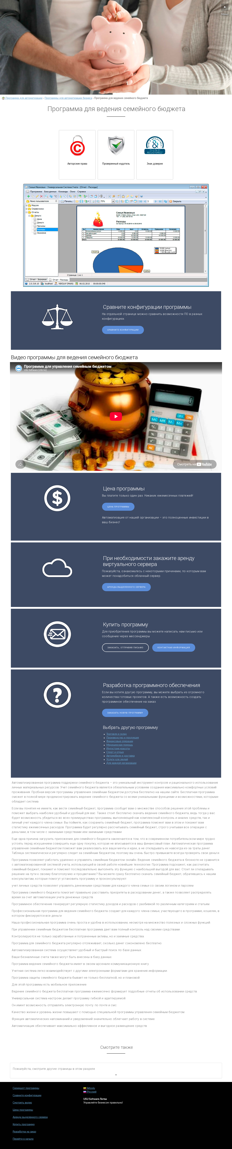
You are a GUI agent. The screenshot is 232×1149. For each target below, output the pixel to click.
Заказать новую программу (125, 713)
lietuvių (90, 1088)
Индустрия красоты (118, 748)
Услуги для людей (117, 759)
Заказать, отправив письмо (125, 647)
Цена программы (118, 507)
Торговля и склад (116, 734)
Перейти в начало (23, 1139)
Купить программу (24, 1124)
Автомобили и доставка (120, 756)
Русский (91, 1092)
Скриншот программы (26, 1088)
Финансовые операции (119, 741)
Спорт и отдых (115, 752)
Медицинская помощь (119, 745)
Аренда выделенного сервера (126, 587)
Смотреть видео (22, 1103)
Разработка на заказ (24, 1132)
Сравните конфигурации (123, 330)
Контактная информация (174, 647)
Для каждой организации (121, 763)
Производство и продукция (122, 738)
